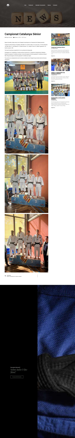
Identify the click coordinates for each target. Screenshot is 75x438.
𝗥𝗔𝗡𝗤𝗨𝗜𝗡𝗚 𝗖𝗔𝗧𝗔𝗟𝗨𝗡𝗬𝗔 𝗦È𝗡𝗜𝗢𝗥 (58, 98)
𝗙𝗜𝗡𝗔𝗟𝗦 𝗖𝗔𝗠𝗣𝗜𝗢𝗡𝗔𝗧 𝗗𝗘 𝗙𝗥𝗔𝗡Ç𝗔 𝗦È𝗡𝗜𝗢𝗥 (58, 73)
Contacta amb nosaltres (16, 376)
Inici (25, 5)
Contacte (55, 5)
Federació (31, 5)
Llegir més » (53, 81)
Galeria (49, 5)
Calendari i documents (40, 5)
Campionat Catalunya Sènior (58, 47)
